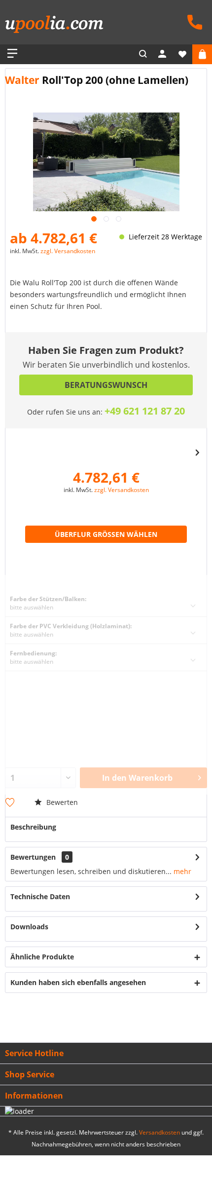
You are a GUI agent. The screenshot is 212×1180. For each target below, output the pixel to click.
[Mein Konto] (163, 54)
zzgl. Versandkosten (67, 251)
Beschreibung (33, 827)
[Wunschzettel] (182, 54)
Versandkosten (159, 1132)
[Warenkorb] (202, 54)
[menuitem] (192, 21)
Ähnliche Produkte (42, 956)
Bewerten (61, 802)
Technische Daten (40, 896)
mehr (181, 871)
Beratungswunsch (106, 385)
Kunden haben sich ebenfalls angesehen (78, 982)
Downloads (29, 926)
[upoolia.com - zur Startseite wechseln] (54, 26)
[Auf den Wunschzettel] (11, 803)
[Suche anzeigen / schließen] (143, 54)
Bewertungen (33, 857)
